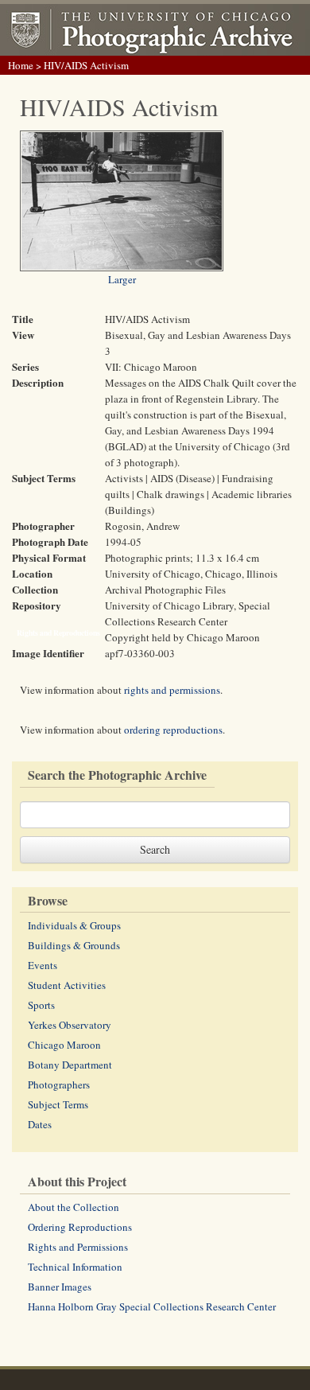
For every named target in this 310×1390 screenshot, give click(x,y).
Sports (41, 1005)
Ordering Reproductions (80, 1227)
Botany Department (70, 1064)
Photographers (59, 1084)
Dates (40, 1124)
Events (42, 965)
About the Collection (73, 1207)
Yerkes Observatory (69, 1025)
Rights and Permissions (78, 1247)
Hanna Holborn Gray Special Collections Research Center (152, 1306)
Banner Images (59, 1286)
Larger (122, 279)
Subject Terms (58, 1104)
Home (20, 65)
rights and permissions (172, 690)
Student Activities (67, 985)
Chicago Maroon (64, 1045)
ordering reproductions (173, 729)
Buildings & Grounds (74, 945)
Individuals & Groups (74, 925)
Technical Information (75, 1267)
